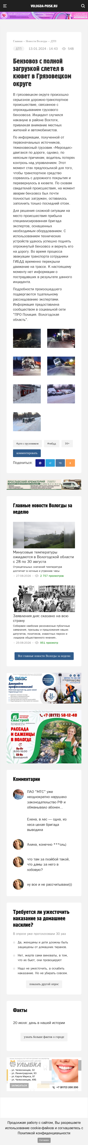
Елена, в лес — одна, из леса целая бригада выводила (47, 824)
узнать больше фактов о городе (44, 1037)
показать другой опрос (44, 984)
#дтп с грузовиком (27, 443)
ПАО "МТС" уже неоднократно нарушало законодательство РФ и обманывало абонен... (47, 799)
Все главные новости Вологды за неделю (44, 656)
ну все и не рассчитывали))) (49, 884)
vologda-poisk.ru (44, 6)
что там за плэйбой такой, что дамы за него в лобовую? (48, 864)
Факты (20, 1010)
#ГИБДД (51, 443)
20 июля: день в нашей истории (39, 1023)
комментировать (26, 453)
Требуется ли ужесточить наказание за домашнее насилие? (41, 918)
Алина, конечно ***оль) (46, 844)
